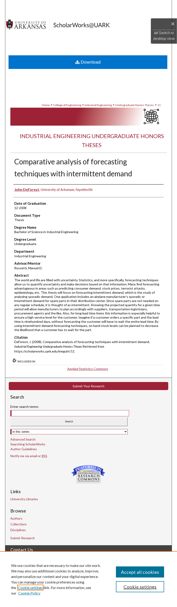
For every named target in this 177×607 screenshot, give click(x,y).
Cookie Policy (29, 593)
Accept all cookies (140, 572)
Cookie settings (30, 587)
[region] (88, 579)
